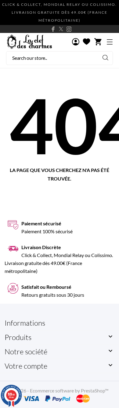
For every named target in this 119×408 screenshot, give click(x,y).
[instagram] (69, 29)
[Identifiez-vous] (75, 42)
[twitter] (61, 29)
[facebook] (53, 29)
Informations (25, 322)
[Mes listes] (86, 42)
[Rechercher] (105, 57)
